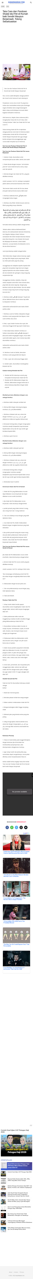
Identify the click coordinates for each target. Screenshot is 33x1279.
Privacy (22, 1272)
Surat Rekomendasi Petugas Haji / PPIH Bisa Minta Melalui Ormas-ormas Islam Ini (19, 1165)
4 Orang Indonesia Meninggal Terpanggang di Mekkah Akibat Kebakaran (20, 1221)
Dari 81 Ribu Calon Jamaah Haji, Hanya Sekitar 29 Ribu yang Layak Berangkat (19, 1200)
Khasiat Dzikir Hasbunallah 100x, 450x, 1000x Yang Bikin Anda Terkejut (19, 1179)
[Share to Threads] (21, 827)
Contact (16, 1272)
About (10, 1272)
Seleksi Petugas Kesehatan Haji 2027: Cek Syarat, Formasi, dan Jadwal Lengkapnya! (20, 1186)
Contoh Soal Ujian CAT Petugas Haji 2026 (15, 1131)
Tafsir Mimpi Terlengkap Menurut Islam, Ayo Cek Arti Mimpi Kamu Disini (19, 1228)
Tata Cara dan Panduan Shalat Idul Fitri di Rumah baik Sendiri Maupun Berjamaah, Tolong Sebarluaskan (15, 16)
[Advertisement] (16, 43)
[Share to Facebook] (7, 827)
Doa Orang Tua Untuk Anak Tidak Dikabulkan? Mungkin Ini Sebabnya (18, 1214)
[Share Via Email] (26, 827)
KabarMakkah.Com (19, 1275)
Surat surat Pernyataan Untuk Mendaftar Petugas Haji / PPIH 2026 (19, 1207)
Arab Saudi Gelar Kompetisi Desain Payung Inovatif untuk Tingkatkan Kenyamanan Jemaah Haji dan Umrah (18, 1194)
